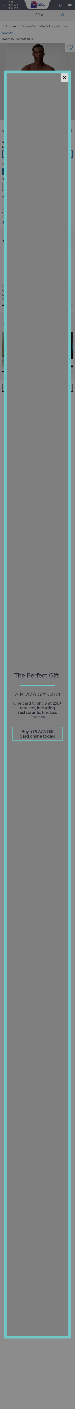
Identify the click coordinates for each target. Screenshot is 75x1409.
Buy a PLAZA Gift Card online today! (37, 734)
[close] (64, 77)
